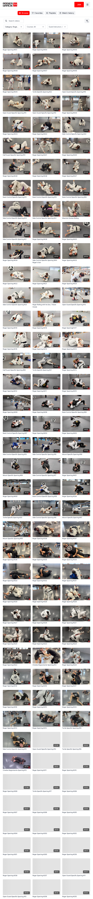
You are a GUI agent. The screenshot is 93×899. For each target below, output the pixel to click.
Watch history (68, 13)
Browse (25, 13)
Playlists (52, 13)
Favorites (39, 13)
